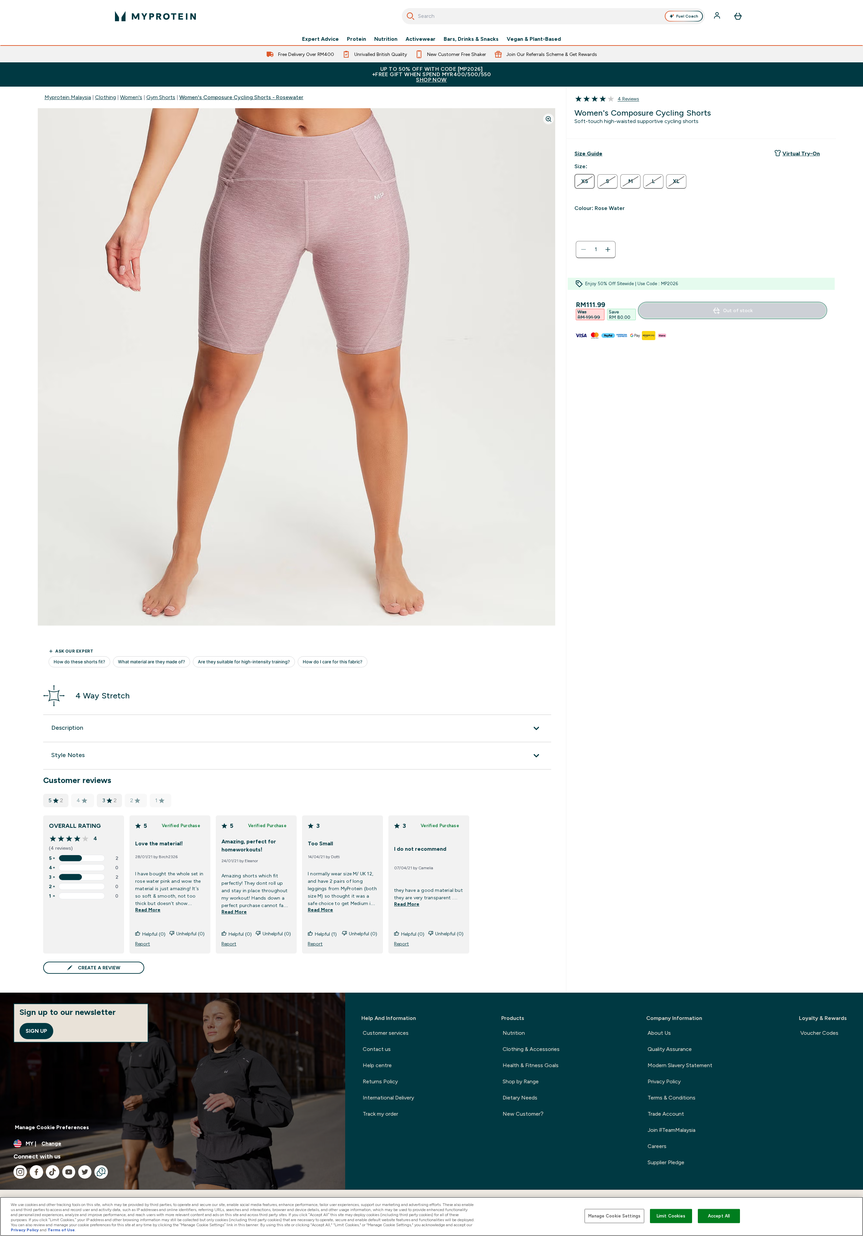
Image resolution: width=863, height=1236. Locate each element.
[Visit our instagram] (20, 1172)
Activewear (421, 39)
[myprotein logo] (155, 16)
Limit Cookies (671, 1215)
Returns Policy (380, 1081)
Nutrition (385, 39)
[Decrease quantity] (583, 249)
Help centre (377, 1065)
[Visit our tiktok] (52, 1172)
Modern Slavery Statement (680, 1065)
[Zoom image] (548, 119)
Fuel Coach (687, 16)
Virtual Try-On (801, 153)
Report (142, 943)
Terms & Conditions (671, 1098)
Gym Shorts (160, 97)
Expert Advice (320, 39)
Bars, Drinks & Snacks (471, 39)
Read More (147, 909)
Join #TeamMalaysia (671, 1130)
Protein (356, 39)
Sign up (36, 1031)
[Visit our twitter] (85, 1172)
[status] (595, 249)
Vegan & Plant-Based (534, 39)
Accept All (719, 1215)
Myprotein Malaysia (67, 97)
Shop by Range (521, 1081)
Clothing (105, 97)
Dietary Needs (520, 1098)
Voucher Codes (819, 1033)
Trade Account (666, 1114)
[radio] (584, 181)
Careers (657, 1146)
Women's (131, 97)
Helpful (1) (326, 934)
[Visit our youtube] (69, 1172)
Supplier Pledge (666, 1162)
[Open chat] (101, 1172)
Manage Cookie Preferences (52, 1127)
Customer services (386, 1033)
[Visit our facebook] (36, 1172)
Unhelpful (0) (190, 933)
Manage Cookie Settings (614, 1215)
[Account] (718, 16)
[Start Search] (410, 16)
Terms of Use (61, 1230)
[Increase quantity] (607, 249)
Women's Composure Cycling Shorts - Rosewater (241, 97)
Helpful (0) (154, 934)
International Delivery (388, 1098)
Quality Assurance (670, 1049)
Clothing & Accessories (531, 1049)
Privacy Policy (664, 1081)
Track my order (380, 1114)
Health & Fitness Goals (531, 1065)
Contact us (377, 1049)
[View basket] (738, 16)
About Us (659, 1033)
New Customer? (523, 1114)
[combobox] (553, 16)
